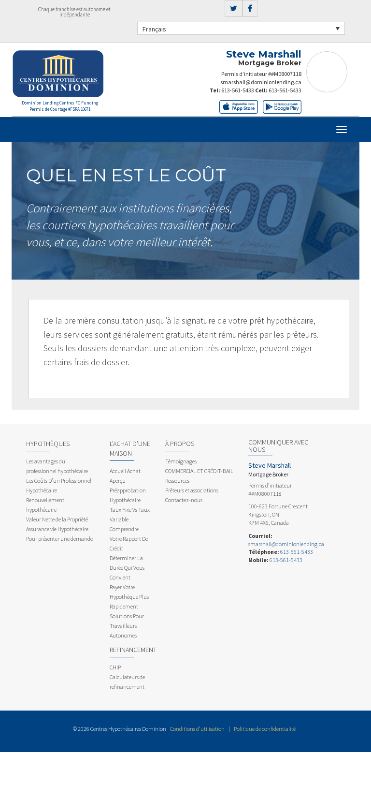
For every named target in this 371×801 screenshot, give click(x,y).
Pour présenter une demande (59, 538)
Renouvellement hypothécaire (45, 504)
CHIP (115, 667)
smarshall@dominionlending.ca (260, 82)
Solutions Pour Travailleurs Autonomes (127, 625)
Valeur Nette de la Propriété (57, 519)
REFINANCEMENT (133, 649)
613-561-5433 (237, 90)
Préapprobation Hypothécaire (128, 495)
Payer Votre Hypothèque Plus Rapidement (129, 596)
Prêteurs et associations (191, 490)
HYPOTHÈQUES (48, 443)
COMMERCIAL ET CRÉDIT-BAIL (199, 471)
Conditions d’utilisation (197, 728)
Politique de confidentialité (265, 728)
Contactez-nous (183, 500)
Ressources (177, 480)
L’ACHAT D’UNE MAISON (130, 448)
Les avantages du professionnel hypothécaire (57, 466)
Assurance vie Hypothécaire (57, 529)
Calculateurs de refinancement (127, 681)
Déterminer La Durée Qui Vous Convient (127, 567)
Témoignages (181, 461)
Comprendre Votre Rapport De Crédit (129, 538)
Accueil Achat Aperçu (125, 475)
